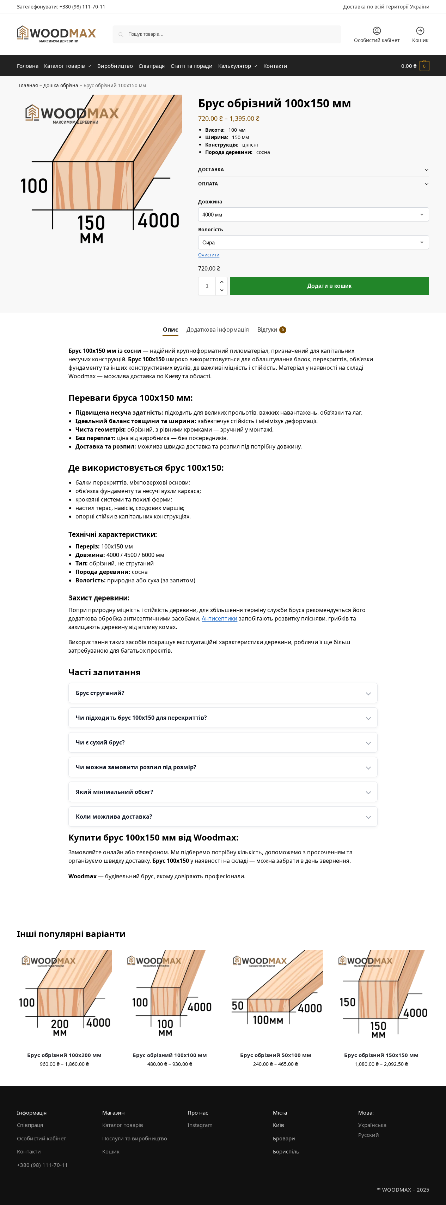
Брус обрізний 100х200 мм (64, 1054)
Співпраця (30, 1124)
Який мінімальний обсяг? (114, 792)
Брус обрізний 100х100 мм (170, 1054)
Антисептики (219, 618)
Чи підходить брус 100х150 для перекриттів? (141, 718)
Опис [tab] (170, 329)
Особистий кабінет (377, 40)
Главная (28, 85)
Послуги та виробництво (134, 1138)
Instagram (200, 1124)
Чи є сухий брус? (100, 742)
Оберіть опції (64, 1078)
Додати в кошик (329, 286)
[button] (415, 65)
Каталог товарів (122, 1124)
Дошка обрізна (60, 85)
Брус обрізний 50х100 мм (275, 1054)
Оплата (208, 183)
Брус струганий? (100, 693)
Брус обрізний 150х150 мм (381, 1054)
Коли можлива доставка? (114, 816)
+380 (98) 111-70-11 (82, 6)
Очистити (208, 254)
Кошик (420, 40)
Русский (368, 1134)
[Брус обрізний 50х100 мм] (275, 997)
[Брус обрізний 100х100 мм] (170, 997)
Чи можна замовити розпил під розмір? (136, 767)
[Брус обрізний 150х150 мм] (381, 997)
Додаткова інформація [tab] (218, 329)
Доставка (211, 169)
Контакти (29, 1151)
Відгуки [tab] (270, 329)
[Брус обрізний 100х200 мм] (64, 997)
